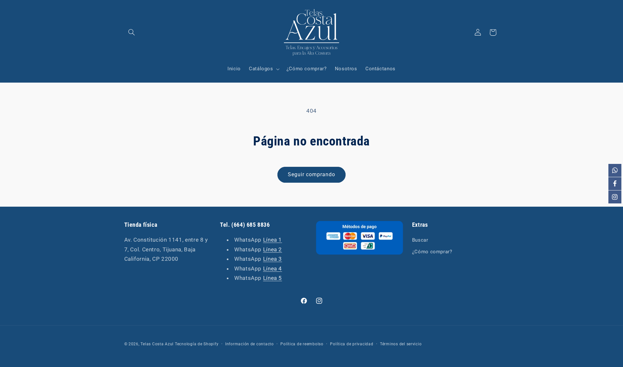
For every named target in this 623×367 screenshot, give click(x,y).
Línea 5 (272, 278)
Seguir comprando (312, 174)
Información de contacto (249, 344)
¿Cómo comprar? (432, 252)
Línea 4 (272, 268)
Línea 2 (272, 249)
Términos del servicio (400, 344)
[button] (131, 32)
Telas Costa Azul (157, 344)
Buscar (420, 240)
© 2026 (131, 344)
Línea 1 (272, 239)
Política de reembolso (301, 344)
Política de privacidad (351, 344)
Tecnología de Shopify (196, 344)
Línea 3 (272, 259)
